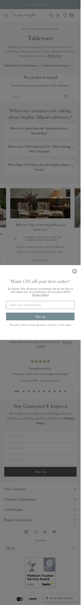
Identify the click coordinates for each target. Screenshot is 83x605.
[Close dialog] (75, 271)
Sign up (40, 316)
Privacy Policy (41, 295)
